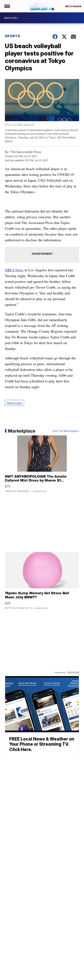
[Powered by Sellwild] (73, 672)
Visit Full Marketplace (65, 431)
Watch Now (72, 6)
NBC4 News (14, 269)
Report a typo (14, 403)
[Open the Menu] (7, 6)
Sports (12, 36)
